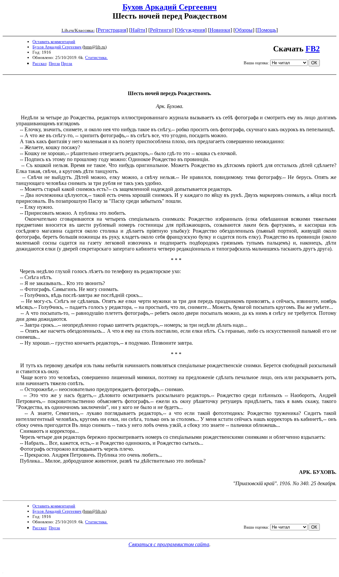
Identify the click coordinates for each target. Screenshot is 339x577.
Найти (138, 30)
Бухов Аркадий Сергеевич (169, 7)
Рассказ (39, 63)
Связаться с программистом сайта (168, 544)
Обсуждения (190, 30)
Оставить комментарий (53, 41)
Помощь (266, 30)
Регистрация (112, 30)
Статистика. (96, 57)
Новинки (220, 30)
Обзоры (244, 30)
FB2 (313, 48)
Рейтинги (161, 30)
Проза (54, 63)
